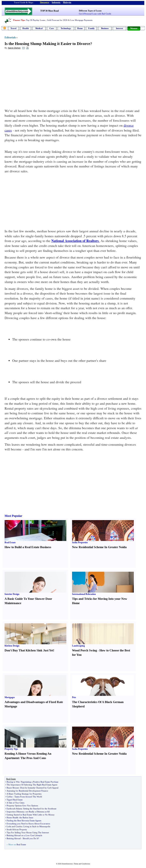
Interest (119, 28)
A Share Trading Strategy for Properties (24, 794)
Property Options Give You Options (22, 805)
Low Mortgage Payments (81, 20)
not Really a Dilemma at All (37, 811)
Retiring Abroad (14, 838)
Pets (74, 697)
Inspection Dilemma (15, 811)
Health (25, 28)
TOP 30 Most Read (49, 10)
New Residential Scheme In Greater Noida (99, 547)
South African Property (17, 829)
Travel (13, 28)
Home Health (12, 817)
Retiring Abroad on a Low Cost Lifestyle (24, 835)
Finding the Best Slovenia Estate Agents (24, 820)
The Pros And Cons (33, 758)
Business (105, 28)
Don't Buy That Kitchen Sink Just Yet (29, 650)
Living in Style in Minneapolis (36, 826)
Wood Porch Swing (84, 650)
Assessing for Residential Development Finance (27, 791)
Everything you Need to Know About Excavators (28, 823)
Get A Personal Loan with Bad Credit (95, 14)
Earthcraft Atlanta (14, 808)
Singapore (44, 2)
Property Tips (11, 749)
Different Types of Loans (90, 10)
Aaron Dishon (14, 48)
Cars (51, 28)
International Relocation (84, 594)
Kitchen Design (12, 645)
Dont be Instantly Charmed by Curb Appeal (39, 788)
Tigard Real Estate (15, 800)
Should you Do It (30, 838)
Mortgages (10, 697)
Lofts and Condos (14, 826)
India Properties (80, 542)
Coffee (10, 796)
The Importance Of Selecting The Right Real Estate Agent (32, 785)
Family (91, 28)
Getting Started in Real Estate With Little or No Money (31, 815)
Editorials (10, 37)
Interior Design (12, 594)
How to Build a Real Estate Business (28, 547)
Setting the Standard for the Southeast (39, 808)
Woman (133, 28)
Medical (39, 28)
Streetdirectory (67, 864)
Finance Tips (19, 20)
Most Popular (13, 515)
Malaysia (67, 2)
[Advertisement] (35, 79)
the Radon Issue (26, 817)
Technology (66, 28)
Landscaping (78, 645)
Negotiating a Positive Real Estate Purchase (39, 782)
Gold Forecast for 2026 (57, 20)
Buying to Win (13, 782)
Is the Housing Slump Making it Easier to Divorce (47, 43)
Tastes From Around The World (28, 796)
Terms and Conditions (82, 864)
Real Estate (10, 542)
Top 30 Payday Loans (35, 20)
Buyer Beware (13, 788)
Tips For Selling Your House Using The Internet (28, 832)
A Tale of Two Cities (15, 803)
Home (80, 28)
